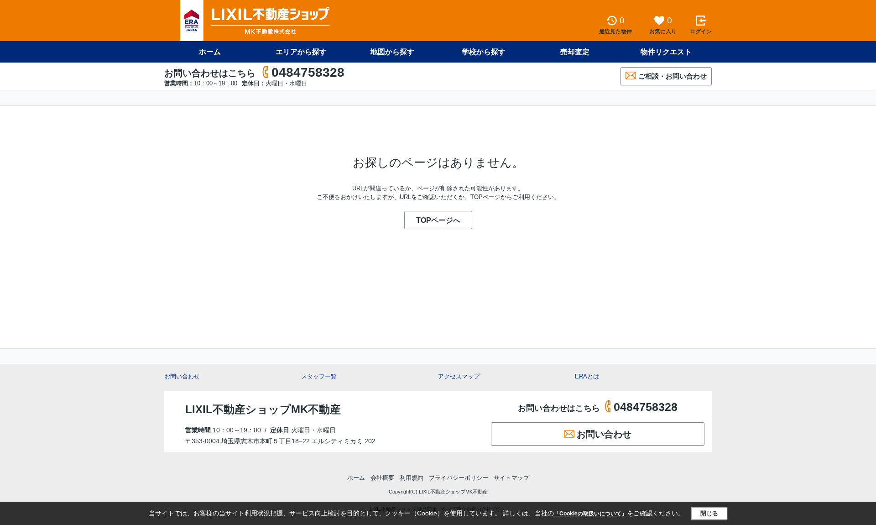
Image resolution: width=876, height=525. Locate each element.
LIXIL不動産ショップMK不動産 (263, 409)
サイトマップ (511, 477)
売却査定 (574, 52)
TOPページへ (438, 220)
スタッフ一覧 (319, 376)
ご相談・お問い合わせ (672, 76)
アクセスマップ (459, 376)
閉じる (709, 513)
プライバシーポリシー (458, 477)
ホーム (210, 52)
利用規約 (411, 477)
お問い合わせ (182, 376)
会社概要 (382, 477)
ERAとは (587, 376)
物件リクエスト (666, 52)
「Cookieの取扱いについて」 (590, 513)
